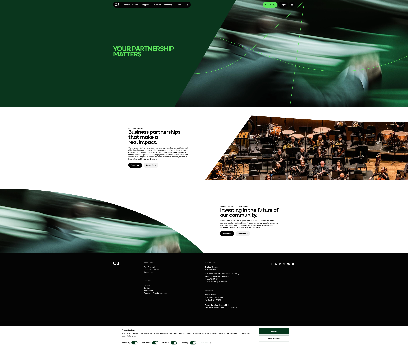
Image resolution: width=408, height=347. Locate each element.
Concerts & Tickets (130, 5)
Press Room (148, 290)
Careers (147, 285)
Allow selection (274, 338)
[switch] (155, 342)
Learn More (204, 343)
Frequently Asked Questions (155, 293)
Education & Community (162, 5)
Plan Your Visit (149, 267)
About (178, 5)
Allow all (274, 331)
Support (145, 5)
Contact (147, 288)
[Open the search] (187, 5)
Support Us (148, 272)
